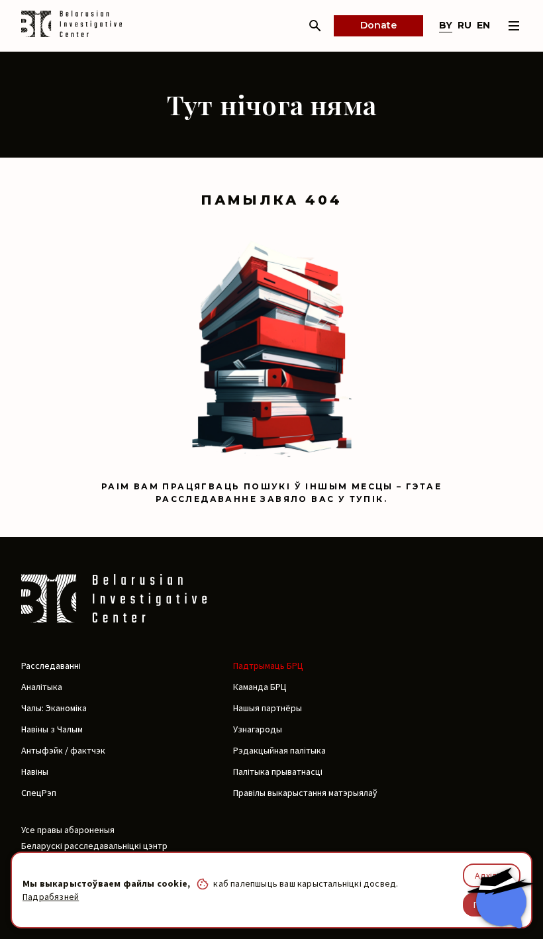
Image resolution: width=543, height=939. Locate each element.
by (445, 25)
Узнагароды (257, 729)
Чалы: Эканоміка (54, 708)
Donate (378, 25)
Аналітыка (41, 687)
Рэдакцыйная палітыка (279, 750)
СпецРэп (38, 793)
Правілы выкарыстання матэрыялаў (305, 793)
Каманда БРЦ (260, 687)
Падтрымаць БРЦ (268, 665)
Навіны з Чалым (52, 729)
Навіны (34, 771)
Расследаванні (51, 665)
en (483, 25)
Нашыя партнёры (267, 708)
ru (464, 25)
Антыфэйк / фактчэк (63, 750)
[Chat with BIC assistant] (500, 897)
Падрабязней (51, 897)
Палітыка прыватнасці (277, 771)
